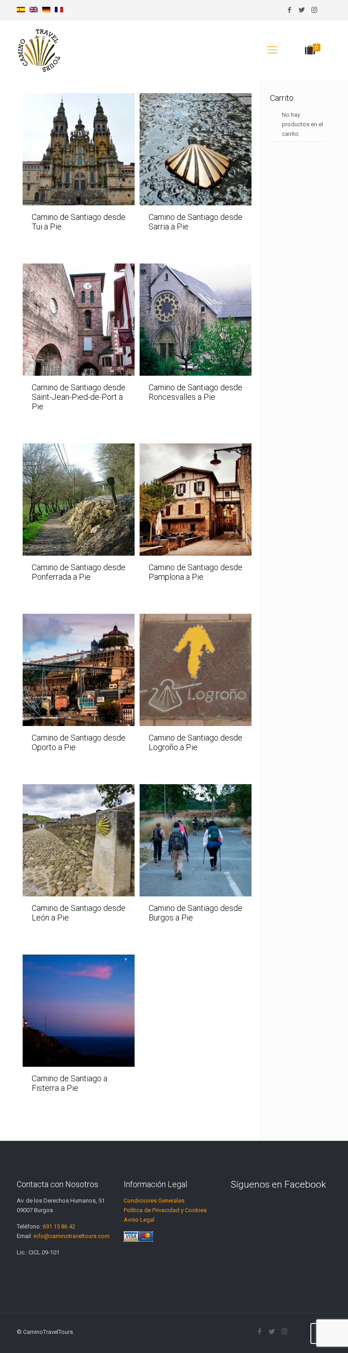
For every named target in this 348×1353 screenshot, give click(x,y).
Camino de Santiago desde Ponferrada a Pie (79, 572)
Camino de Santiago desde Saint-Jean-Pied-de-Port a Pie (79, 397)
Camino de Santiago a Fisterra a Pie (69, 1083)
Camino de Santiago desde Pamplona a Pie (195, 572)
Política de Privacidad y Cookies (165, 1210)
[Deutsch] (46, 10)
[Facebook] (290, 10)
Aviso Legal (139, 1219)
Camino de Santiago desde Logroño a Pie (195, 742)
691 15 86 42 (59, 1226)
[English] (33, 10)
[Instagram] (314, 10)
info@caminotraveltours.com (72, 1236)
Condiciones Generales (154, 1200)
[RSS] (326, 10)
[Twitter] (302, 10)
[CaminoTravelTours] (39, 50)
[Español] (21, 10)
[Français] (59, 10)
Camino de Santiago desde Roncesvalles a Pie (195, 392)
